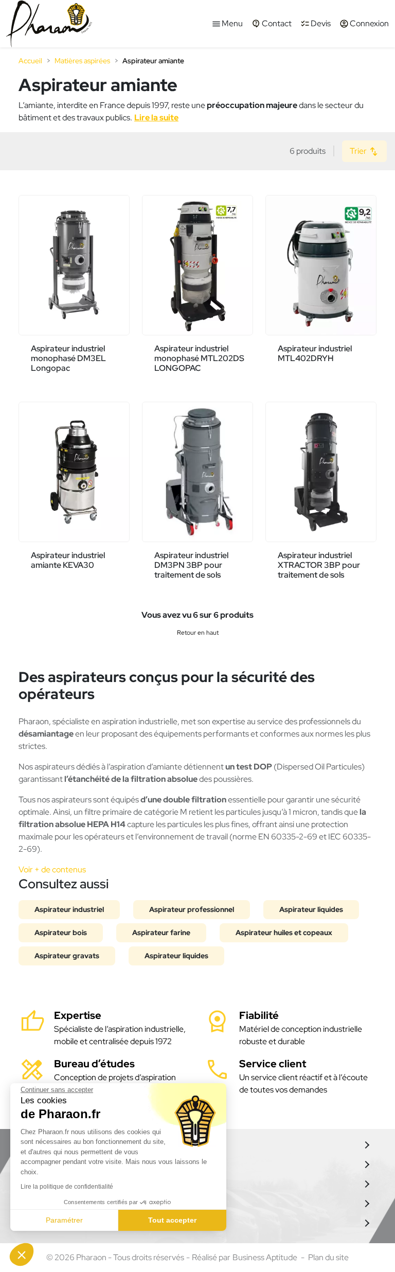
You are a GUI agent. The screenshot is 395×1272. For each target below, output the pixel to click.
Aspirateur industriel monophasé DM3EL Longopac (68, 358)
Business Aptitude (264, 1257)
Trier (359, 151)
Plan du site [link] (328, 1257)
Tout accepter (172, 1220)
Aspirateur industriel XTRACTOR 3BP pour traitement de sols (319, 565)
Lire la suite (156, 117)
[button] (21, 1254)
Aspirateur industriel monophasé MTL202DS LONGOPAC (199, 358)
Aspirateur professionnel (191, 909)
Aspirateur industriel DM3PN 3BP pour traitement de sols (191, 565)
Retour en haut (198, 633)
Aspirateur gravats (66, 955)
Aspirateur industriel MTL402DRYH (315, 353)
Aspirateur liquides (311, 909)
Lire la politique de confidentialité (67, 1186)
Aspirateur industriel (69, 909)
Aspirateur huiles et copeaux (284, 932)
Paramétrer (64, 1220)
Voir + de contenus (52, 869)
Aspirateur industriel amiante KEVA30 (68, 560)
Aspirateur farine (161, 932)
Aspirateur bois (60, 932)
